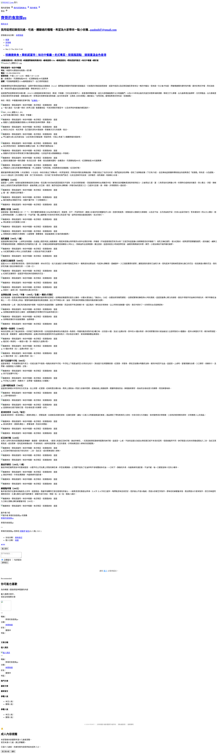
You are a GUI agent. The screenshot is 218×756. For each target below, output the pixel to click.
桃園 (17, 540)
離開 (13, 751)
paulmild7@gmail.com (103, 29)
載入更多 (5, 549)
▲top (3, 544)
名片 (7, 45)
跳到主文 (4, 24)
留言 (28, 531)
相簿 (7, 40)
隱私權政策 (121, 724)
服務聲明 (131, 724)
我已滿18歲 (5, 751)
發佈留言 (5, 562)
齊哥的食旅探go (13, 18)
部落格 (8, 42)
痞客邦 (22, 531)
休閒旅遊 (19, 35)
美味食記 (18, 538)
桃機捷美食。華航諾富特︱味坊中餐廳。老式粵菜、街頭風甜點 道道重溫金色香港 (55, 54)
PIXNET (92, 724)
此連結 (34, 100)
